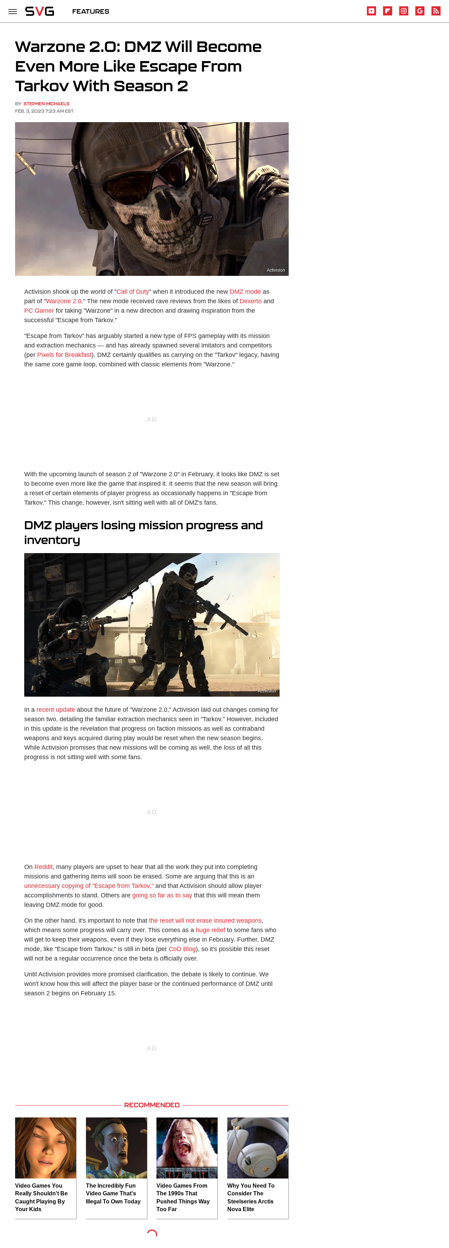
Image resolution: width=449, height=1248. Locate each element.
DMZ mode (245, 291)
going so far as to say (162, 895)
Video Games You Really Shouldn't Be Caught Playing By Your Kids (41, 1197)
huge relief (210, 930)
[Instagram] (403, 14)
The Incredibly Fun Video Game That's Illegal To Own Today (113, 1193)
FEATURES (90, 11)
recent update (55, 709)
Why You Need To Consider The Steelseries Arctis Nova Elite (251, 1197)
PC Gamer (39, 310)
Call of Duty (132, 291)
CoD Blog (182, 948)
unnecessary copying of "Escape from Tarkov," (89, 885)
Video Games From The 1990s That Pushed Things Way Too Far (183, 1197)
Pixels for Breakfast (64, 354)
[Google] (419, 14)
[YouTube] (371, 14)
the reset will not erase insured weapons (205, 920)
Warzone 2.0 (63, 301)
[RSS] (436, 14)
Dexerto (251, 301)
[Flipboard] (387, 14)
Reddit (43, 866)
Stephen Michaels (46, 103)
